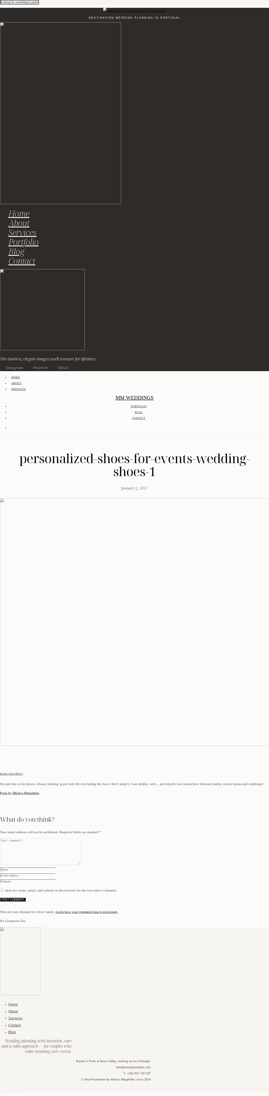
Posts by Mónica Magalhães (19, 793)
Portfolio (23, 242)
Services (22, 232)
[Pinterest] (12, 758)
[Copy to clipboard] (17, 758)
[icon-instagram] (19, 1089)
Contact (21, 261)
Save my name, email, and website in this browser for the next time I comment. (61, 890)
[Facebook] (2, 758)
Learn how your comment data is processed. (87, 912)
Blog (16, 251)
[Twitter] (7, 758)
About (18, 223)
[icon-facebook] (2, 1089)
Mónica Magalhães (11, 774)
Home (18, 213)
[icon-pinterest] (11, 1089)
